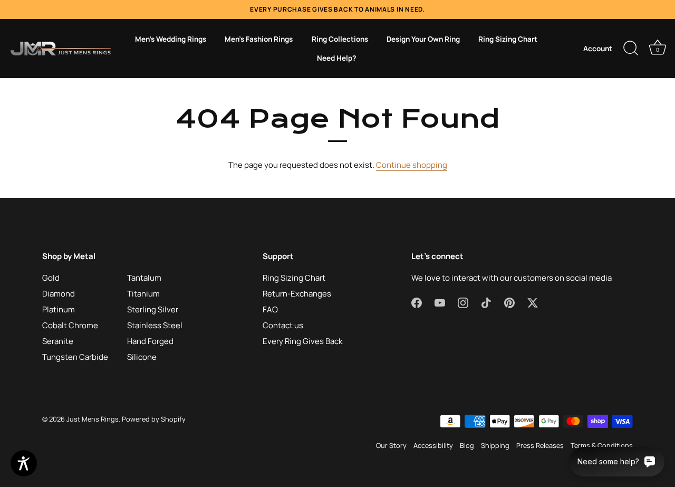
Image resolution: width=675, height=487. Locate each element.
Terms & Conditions (602, 445)
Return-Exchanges (297, 293)
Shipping (495, 445)
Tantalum (144, 277)
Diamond (58, 293)
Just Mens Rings (92, 419)
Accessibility (433, 445)
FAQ (270, 309)
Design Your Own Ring (423, 39)
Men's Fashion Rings (259, 39)
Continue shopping (411, 164)
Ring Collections (340, 39)
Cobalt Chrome (70, 325)
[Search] (630, 48)
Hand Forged (150, 341)
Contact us (283, 325)
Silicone (142, 356)
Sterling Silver (152, 309)
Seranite (57, 341)
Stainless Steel (154, 325)
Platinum (58, 309)
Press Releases (540, 445)
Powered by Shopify (154, 419)
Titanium (143, 293)
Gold (51, 277)
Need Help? (336, 58)
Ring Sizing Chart (507, 39)
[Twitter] (532, 302)
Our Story (391, 445)
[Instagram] (463, 302)
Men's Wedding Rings (170, 39)
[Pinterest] (509, 302)
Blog (467, 445)
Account (597, 48)
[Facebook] (416, 302)
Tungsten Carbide (75, 356)
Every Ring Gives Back (302, 341)
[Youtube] (440, 302)
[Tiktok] (486, 302)
